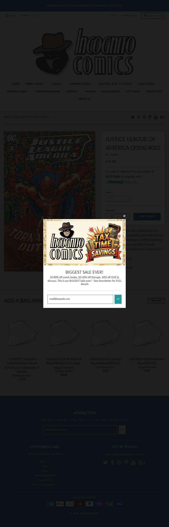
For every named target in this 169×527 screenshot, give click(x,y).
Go (118, 299)
